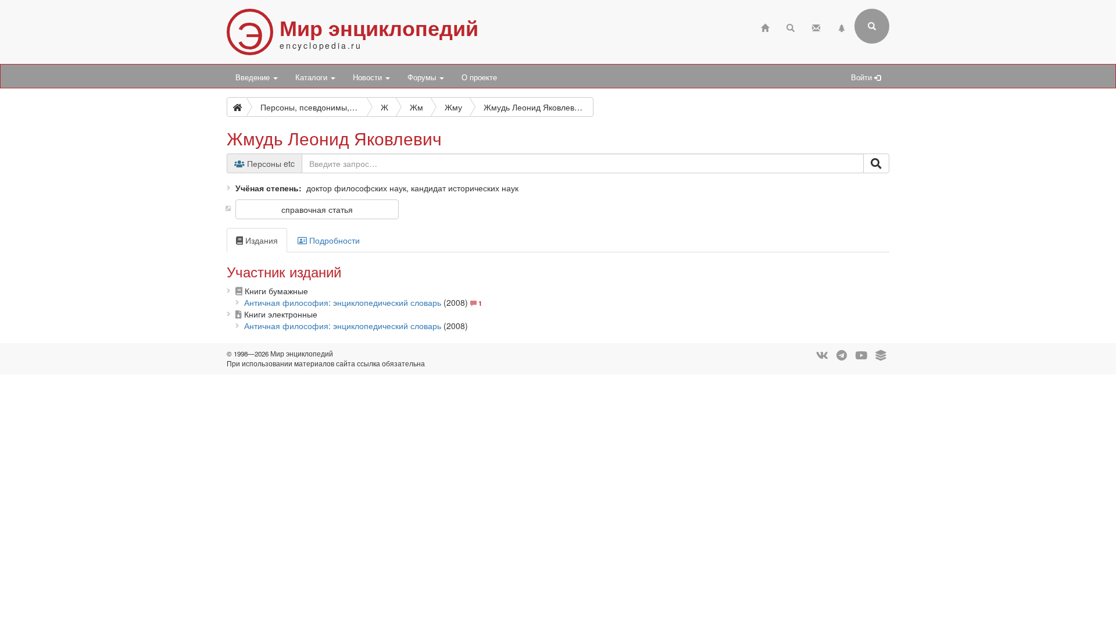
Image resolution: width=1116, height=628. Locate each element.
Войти (862, 77)
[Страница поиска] (790, 26)
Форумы (422, 77)
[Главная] (765, 26)
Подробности (333, 240)
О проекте (479, 77)
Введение (253, 77)
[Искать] (876, 163)
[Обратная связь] (816, 26)
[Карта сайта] (841, 26)
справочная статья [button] (317, 209)
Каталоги (312, 77)
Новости (368, 77)
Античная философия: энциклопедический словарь (342, 302)
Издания (260, 240)
